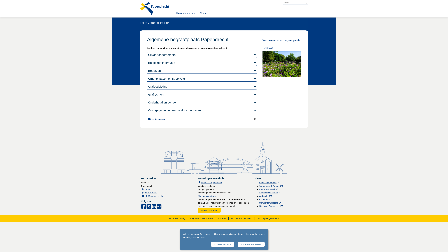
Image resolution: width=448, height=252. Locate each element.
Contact (204, 13)
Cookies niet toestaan (251, 244)
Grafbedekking (158, 86)
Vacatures (263, 199)
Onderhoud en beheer (162, 102)
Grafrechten (156, 94)
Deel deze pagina (157, 119)
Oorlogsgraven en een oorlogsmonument (175, 110)
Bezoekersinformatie (162, 62)
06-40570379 (151, 193)
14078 (147, 189)
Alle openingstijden (207, 196)
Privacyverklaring (177, 218)
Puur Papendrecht (267, 189)
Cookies (222, 218)
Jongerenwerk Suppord (270, 186)
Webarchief (264, 196)
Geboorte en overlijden (158, 23)
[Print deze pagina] (255, 119)
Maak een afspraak (210, 210)
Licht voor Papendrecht (270, 206)
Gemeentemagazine (269, 203)
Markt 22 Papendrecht (210, 182)
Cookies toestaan (222, 244)
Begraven (154, 70)
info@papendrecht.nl (154, 196)
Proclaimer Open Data (241, 218)
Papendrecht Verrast (268, 193)
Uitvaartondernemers (162, 54)
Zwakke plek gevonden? (268, 218)
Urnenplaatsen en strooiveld (166, 78)
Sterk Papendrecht (267, 183)
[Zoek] (305, 2)
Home (143, 23)
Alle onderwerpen (185, 13)
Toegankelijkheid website (201, 218)
